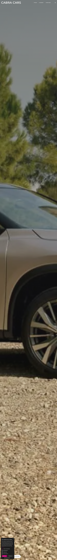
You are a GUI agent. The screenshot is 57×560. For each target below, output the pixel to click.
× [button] (13, 538)
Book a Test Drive (15, 556)
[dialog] (7, 548)
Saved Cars (48, 2)
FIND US (35, 2)
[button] (7, 557)
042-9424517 (41, 2)
